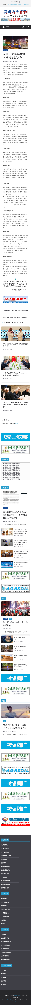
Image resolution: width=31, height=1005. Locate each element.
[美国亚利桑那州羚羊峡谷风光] (7, 658)
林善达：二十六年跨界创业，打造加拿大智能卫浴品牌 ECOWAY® (20, 542)
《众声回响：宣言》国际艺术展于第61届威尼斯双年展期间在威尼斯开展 (20, 531)
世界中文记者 (5, 848)
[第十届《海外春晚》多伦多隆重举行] (15, 608)
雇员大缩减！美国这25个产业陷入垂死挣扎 (15, 312)
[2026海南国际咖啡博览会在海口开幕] (7, 565)
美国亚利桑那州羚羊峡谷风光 (20, 656)
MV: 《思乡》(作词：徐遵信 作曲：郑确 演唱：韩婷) (15, 726)
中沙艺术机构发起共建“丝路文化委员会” (15, 345)
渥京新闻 (3, 863)
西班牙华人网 (5, 888)
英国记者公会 (5, 916)
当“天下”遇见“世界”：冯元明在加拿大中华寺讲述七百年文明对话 (17, 5)
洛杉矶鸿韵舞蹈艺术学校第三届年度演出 (20, 665)
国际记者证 (4, 898)
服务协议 (3, 981)
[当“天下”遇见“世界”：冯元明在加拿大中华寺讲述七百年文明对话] (7, 555)
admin (15, 521)
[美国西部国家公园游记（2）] (7, 639)
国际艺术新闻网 (5, 866)
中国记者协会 (5, 913)
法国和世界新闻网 (6, 941)
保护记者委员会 (5, 909)
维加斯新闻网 (5, 873)
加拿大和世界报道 (6, 855)
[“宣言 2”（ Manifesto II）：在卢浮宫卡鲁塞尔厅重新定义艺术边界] (15, 386)
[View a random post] (27, 27)
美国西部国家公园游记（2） (20, 638)
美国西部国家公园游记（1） (20, 647)
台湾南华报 (4, 877)
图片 (10, 618)
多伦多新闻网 (5, 852)
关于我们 (3, 970)
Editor (15, 61)
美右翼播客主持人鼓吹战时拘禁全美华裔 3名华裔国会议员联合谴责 (15, 514)
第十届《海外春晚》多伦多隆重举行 (15, 624)
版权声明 (3, 984)
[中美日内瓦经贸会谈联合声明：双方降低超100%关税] (15, 357)
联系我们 (3, 974)
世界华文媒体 (5, 845)
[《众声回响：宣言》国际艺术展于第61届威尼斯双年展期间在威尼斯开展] (7, 533)
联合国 (3, 923)
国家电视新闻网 (5, 884)
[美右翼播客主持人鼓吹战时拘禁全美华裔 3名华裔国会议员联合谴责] (15, 498)
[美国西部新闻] (3, 27)
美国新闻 (5, 508)
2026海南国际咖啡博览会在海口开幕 (21, 563)
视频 (4, 721)
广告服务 (3, 977)
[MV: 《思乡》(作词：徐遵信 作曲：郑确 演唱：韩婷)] (15, 711)
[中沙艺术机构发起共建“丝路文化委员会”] (15, 328)
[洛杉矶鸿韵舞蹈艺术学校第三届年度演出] (7, 667)
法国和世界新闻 (5, 870)
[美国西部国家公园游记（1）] (7, 649)
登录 (16, 423)
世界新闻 (5, 50)
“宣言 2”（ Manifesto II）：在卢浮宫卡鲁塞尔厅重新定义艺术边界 (15, 404)
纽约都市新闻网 (5, 881)
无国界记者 (4, 920)
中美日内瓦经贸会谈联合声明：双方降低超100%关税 (15, 374)
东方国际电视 (5, 938)
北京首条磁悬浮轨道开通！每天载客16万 (15, 317)
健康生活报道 (5, 859)
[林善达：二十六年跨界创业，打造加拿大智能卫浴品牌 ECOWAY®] (7, 544)
